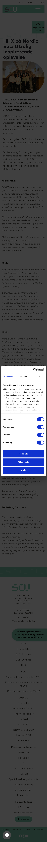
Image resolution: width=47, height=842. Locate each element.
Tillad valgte (23, 462)
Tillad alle (23, 454)
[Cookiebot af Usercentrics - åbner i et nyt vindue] (33, 369)
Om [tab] (38, 376)
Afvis (23, 470)
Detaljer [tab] (23, 376)
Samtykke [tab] (8, 376)
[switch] (40, 427)
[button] (7, 835)
